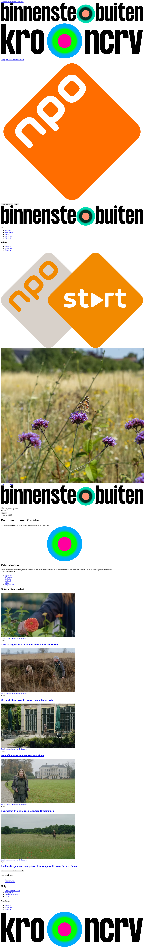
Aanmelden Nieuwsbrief (9, 484)
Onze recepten (10, 882)
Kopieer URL (9, 585)
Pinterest (8, 581)
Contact (7, 896)
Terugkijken (9, 893)
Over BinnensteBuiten (12, 891)
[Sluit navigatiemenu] (2, 227)
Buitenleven (14, 638)
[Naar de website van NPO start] (72, 202)
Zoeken (3, 511)
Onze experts (9, 880)
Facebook (8, 575)
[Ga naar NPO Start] (72, 347)
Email (7, 583)
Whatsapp (8, 577)
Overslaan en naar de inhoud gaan (12, 2)
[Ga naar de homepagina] (72, 22)
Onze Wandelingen (11, 894)
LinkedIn (8, 579)
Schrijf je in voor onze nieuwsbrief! (12, 60)
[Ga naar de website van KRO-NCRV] (72, 58)
